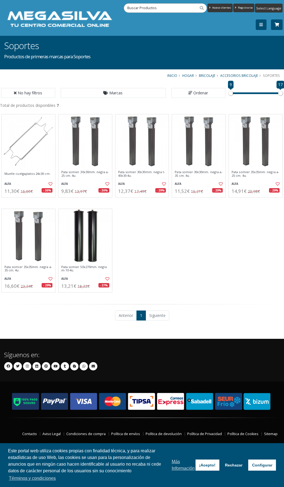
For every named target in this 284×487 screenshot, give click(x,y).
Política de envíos (125, 434)
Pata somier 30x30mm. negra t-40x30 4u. (141, 173)
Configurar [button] (262, 465)
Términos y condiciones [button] (32, 478)
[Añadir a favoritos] (50, 184)
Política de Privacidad (204, 434)
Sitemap (271, 434)
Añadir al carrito (30, 202)
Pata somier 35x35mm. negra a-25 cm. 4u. (255, 173)
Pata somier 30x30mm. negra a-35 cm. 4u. (198, 173)
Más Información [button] (183, 465)
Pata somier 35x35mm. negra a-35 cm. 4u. (28, 268)
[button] (113, 93)
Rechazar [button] (233, 465)
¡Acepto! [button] (207, 465)
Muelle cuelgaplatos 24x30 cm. (27, 173)
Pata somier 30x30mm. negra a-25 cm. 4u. (85, 173)
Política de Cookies (242, 434)
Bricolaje (207, 75)
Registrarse (245, 7)
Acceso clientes (221, 7)
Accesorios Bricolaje (239, 75)
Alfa (7, 184)
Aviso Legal (51, 434)
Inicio (172, 75)
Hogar (188, 75)
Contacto (29, 434)
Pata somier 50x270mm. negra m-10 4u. (84, 268)
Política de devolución (164, 434)
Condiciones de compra (86, 434)
